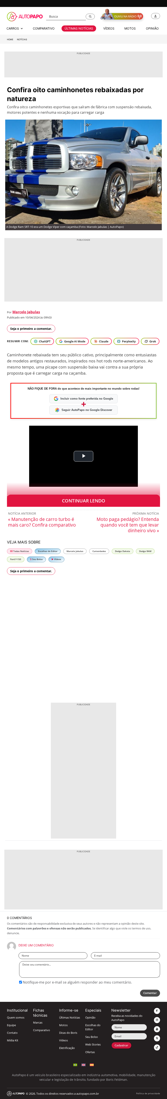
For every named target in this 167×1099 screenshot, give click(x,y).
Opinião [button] (152, 28)
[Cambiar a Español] (92, 1064)
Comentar (150, 993)
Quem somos (15, 1017)
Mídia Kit (12, 1040)
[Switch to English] (83, 1064)
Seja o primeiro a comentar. (31, 329)
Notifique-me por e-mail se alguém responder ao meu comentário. (77, 982)
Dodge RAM (145, 551)
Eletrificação (67, 1048)
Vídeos (57, 559)
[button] (90, 16)
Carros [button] (13, 28)
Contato (12, 1033)
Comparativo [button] (44, 28)
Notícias (22, 39)
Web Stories (93, 1044)
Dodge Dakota (122, 551)
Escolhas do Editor (47, 551)
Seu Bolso (37, 559)
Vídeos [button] (108, 28)
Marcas (37, 1022)
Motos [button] (130, 28)
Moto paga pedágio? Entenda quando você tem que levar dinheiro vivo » (128, 525)
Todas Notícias (21, 551)
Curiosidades (99, 551)
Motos (63, 1025)
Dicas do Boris (68, 1033)
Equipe (11, 1025)
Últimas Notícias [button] (79, 28)
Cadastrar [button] (121, 1045)
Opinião (90, 1017)
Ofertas (90, 1052)
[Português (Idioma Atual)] (75, 1064)
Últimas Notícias (69, 1017)
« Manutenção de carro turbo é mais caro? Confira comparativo (42, 522)
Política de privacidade (148, 1093)
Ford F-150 (15, 559)
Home (10, 39)
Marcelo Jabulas (26, 312)
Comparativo (41, 1030)
